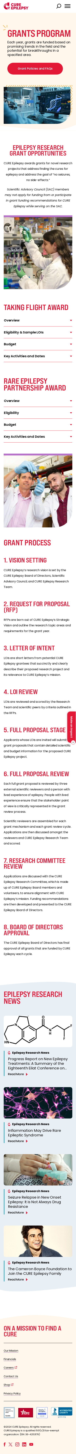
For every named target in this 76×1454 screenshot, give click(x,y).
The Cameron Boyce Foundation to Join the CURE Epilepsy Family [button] (40, 1271)
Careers (9, 1367)
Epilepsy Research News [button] (30, 1053)
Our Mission (11, 1351)
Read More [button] (16, 1074)
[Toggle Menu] (67, 6)
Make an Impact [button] (71, 727)
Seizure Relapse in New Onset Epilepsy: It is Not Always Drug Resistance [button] (34, 1202)
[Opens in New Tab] (9, 1417)
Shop (7, 1385)
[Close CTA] (72, 742)
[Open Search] (59, 6)
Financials (10, 1359)
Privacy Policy (12, 1393)
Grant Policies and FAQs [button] (35, 68)
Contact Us (11, 1376)
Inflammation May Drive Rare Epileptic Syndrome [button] (34, 1133)
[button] (16, 8)
